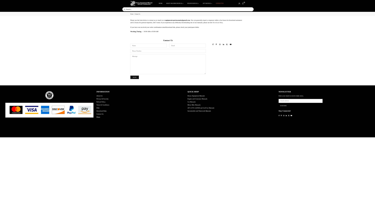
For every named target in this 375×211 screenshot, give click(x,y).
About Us (99, 96)
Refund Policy (101, 102)
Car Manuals (192, 102)
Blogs (98, 117)
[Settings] (239, 3)
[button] (243, 3)
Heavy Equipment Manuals (196, 96)
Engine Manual (192, 3)
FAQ (97, 108)
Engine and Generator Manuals (197, 99)
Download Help (218, 22)
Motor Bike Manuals (194, 105)
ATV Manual (207, 3)
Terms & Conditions (102, 105)
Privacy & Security (102, 99)
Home (160, 3)
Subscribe (283, 105)
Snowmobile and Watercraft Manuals (199, 111)
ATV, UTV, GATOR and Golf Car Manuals (201, 108)
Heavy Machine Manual (174, 3)
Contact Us (220, 3)
